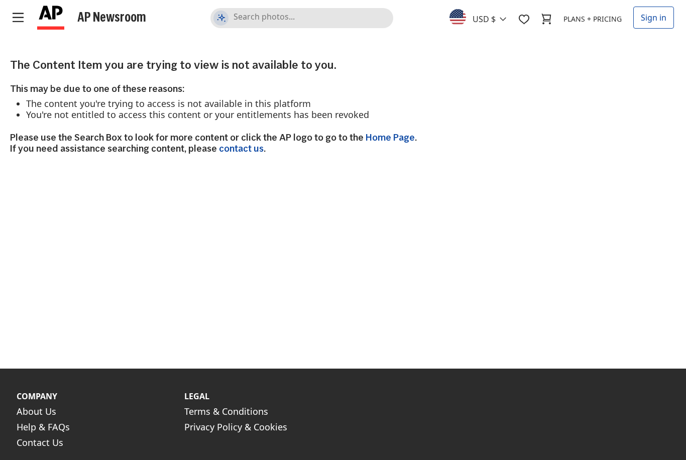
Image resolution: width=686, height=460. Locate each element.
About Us (36, 411)
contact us (241, 148)
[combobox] (484, 17)
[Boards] (523, 19)
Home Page (390, 137)
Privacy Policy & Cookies (235, 427)
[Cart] (546, 19)
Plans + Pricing (592, 19)
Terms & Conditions (226, 411)
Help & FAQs (43, 427)
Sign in (653, 17)
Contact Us (40, 442)
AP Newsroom (111, 16)
